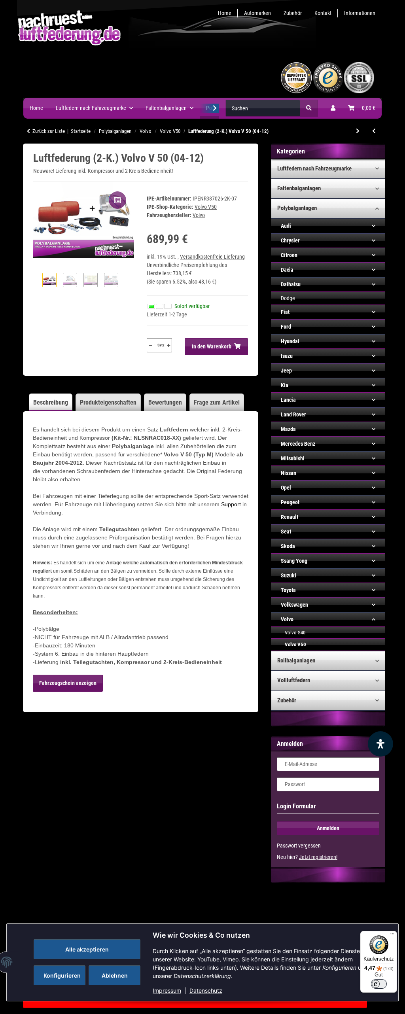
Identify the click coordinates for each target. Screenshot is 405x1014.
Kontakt (322, 13)
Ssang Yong (294, 561)
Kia (284, 385)
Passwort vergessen (299, 845)
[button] (333, 108)
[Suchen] (309, 108)
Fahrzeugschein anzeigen (68, 683)
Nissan (288, 473)
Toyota (288, 590)
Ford (286, 326)
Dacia (287, 270)
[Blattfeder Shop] (160, 77)
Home (224, 13)
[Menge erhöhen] (168, 345)
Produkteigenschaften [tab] (108, 402)
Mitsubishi (293, 458)
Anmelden (328, 828)
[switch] (379, 984)
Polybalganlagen (297, 208)
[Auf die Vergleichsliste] (117, 200)
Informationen (359, 13)
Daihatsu (291, 284)
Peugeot (290, 502)
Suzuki (288, 575)
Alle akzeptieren (87, 949)
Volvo (287, 619)
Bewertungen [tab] (165, 402)
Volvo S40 (295, 633)
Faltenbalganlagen (299, 188)
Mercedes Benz (298, 444)
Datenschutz (205, 990)
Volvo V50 (206, 207)
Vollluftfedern (293, 680)
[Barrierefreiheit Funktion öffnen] (380, 744)
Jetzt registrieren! (318, 857)
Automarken (257, 13)
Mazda (288, 429)
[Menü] (392, 935)
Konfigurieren (62, 975)
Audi (286, 226)
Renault (289, 517)
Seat (286, 531)
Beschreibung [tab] (50, 402)
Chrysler (290, 240)
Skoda (288, 546)
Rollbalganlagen (296, 660)
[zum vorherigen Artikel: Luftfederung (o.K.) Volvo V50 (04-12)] (374, 131)
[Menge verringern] (150, 345)
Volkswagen (294, 605)
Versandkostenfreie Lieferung (212, 257)
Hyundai (290, 341)
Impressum (167, 990)
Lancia (288, 400)
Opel (286, 487)
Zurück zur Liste (48, 131)
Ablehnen (115, 975)
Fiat (285, 312)
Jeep (286, 370)
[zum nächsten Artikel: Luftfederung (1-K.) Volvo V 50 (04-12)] (358, 131)
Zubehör (293, 13)
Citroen (289, 255)
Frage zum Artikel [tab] (217, 402)
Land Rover (293, 414)
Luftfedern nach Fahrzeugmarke (314, 168)
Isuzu (287, 356)
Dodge (288, 298)
